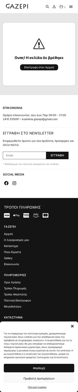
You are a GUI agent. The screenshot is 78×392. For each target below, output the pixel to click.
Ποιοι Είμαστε (12, 252)
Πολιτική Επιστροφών (17, 300)
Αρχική (8, 233)
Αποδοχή (39, 368)
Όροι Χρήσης (12, 282)
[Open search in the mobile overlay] (47, 6)
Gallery (8, 258)
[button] (72, 326)
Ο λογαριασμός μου (16, 239)
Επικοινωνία (11, 264)
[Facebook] (6, 183)
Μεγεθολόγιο (12, 306)
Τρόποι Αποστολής (15, 294)
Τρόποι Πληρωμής (15, 288)
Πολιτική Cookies (37, 387)
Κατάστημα (11, 246)
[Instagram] (14, 183)
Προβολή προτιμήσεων (39, 378)
